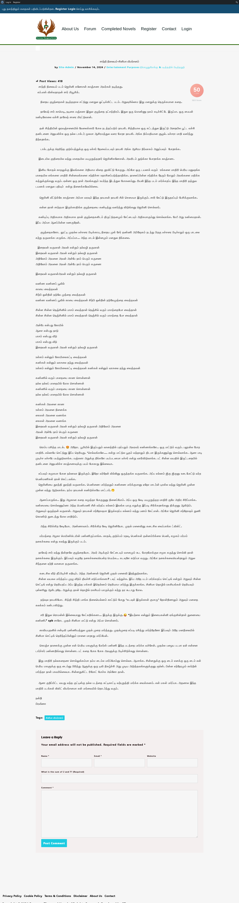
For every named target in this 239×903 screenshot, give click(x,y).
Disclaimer (80, 896)
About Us (70, 28)
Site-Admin (66, 67)
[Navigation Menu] (38, 48)
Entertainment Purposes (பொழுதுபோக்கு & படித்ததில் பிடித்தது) (146, 67)
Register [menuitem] (16, 2)
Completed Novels (118, 28)
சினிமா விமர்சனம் (54, 717)
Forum (90, 28)
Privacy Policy (12, 896)
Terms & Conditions (58, 896)
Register (149, 28)
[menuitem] (2, 2)
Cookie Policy (33, 896)
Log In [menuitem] (8, 2)
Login (186, 28)
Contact (169, 28)
